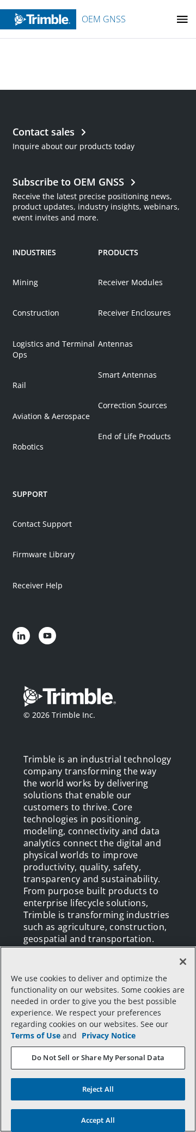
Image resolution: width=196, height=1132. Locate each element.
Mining (25, 282)
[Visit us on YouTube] (47, 635)
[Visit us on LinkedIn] (21, 635)
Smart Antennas (127, 375)
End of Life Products (134, 436)
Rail (19, 385)
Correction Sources (132, 405)
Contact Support (42, 524)
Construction (36, 312)
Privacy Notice (109, 1035)
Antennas (115, 344)
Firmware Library (44, 554)
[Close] (183, 962)
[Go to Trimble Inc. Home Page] (69, 698)
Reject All (98, 1089)
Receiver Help (38, 585)
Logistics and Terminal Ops (54, 349)
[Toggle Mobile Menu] (182, 19)
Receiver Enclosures (134, 312)
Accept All (98, 1120)
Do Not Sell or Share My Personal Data (98, 1057)
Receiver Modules (130, 282)
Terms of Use (35, 1035)
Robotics (28, 446)
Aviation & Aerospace (51, 416)
